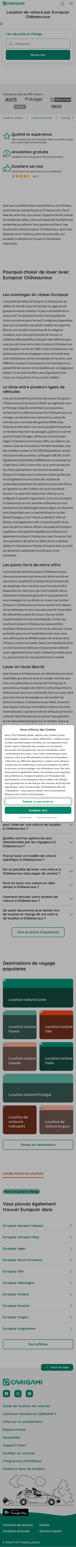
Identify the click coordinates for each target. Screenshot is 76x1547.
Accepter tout (38, 810)
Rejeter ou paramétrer (38, 801)
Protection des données (46, 817)
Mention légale (25, 817)
